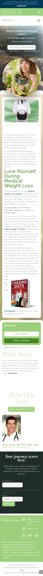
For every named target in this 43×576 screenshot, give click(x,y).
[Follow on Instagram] (36, 535)
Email (5, 495)
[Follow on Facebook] (23, 535)
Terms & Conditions (30, 567)
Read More (13, 373)
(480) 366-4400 (33, 528)
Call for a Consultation (21, 47)
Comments (7, 481)
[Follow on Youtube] (30, 535)
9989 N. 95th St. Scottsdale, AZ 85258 (33, 521)
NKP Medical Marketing (30, 573)
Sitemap (7, 567)
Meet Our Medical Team (21, 409)
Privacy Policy (17, 567)
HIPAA (21, 570)
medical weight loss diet (14, 229)
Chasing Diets (10, 311)
